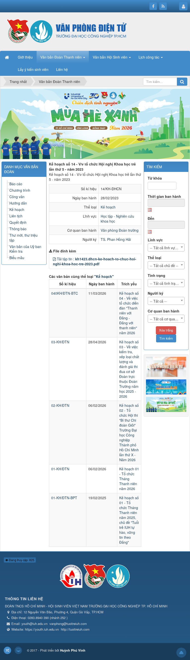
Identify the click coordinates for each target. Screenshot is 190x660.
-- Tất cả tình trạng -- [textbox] (166, 283)
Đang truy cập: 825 (21, 560)
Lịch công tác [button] (149, 57)
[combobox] (166, 247)
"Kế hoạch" (104, 276)
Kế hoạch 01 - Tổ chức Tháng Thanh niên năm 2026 (129, 478)
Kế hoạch (108, 207)
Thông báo (17, 228)
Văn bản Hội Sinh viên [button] (110, 57)
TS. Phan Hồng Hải (116, 239)
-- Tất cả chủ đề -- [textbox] (164, 265)
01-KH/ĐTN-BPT (64, 497)
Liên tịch (16, 215)
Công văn (16, 196)
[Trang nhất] (7, 57)
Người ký (155, 293)
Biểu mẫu (16, 257)
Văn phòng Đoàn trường (120, 230)
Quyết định (17, 222)
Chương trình (19, 190)
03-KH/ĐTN (60, 341)
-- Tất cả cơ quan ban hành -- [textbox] (167, 318)
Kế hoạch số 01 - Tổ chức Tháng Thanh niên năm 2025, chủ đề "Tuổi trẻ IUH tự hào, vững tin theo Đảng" (129, 520)
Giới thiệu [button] (25, 57)
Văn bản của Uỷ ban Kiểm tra (25, 249)
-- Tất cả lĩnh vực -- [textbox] (165, 247)
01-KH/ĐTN (60, 468)
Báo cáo (15, 183)
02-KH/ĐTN (60, 405)
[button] (54, 258)
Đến (151, 218)
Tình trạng (156, 275)
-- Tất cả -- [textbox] (158, 301)
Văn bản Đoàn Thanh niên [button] (61, 57)
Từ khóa (155, 178)
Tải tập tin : (94, 261)
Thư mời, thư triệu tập (23, 238)
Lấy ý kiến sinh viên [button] (33, 69)
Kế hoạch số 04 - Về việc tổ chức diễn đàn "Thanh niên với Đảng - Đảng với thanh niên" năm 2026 (129, 313)
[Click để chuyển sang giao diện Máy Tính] (18, 650)
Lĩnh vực (155, 239)
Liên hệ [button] (62, 69)
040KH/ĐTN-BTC (64, 293)
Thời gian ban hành (164, 196)
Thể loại (154, 257)
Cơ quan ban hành (163, 311)
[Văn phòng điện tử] (65, 31)
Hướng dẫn (18, 203)
